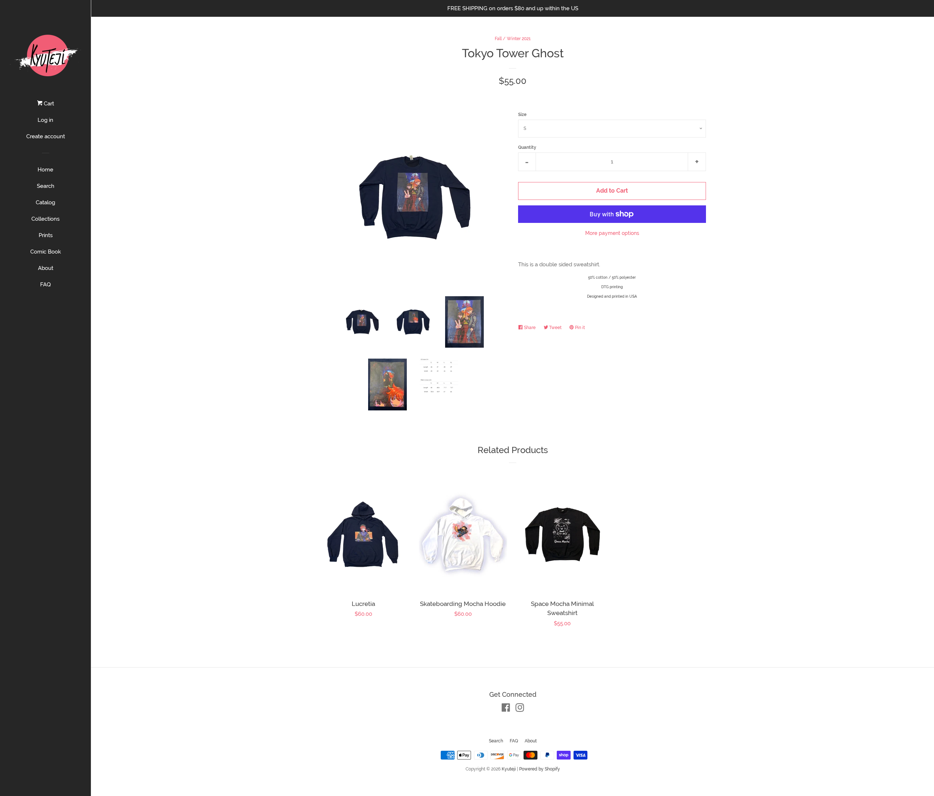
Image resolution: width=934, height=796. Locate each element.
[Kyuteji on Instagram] (520, 709)
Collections (45, 219)
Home (45, 169)
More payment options (612, 233)
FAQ (45, 284)
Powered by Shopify (539, 769)
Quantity (527, 147)
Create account (45, 136)
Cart (48, 103)
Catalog (45, 202)
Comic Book (45, 251)
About (45, 268)
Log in (45, 120)
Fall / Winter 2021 (512, 38)
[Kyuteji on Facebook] (505, 709)
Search (45, 186)
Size (522, 114)
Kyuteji (509, 769)
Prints (46, 235)
